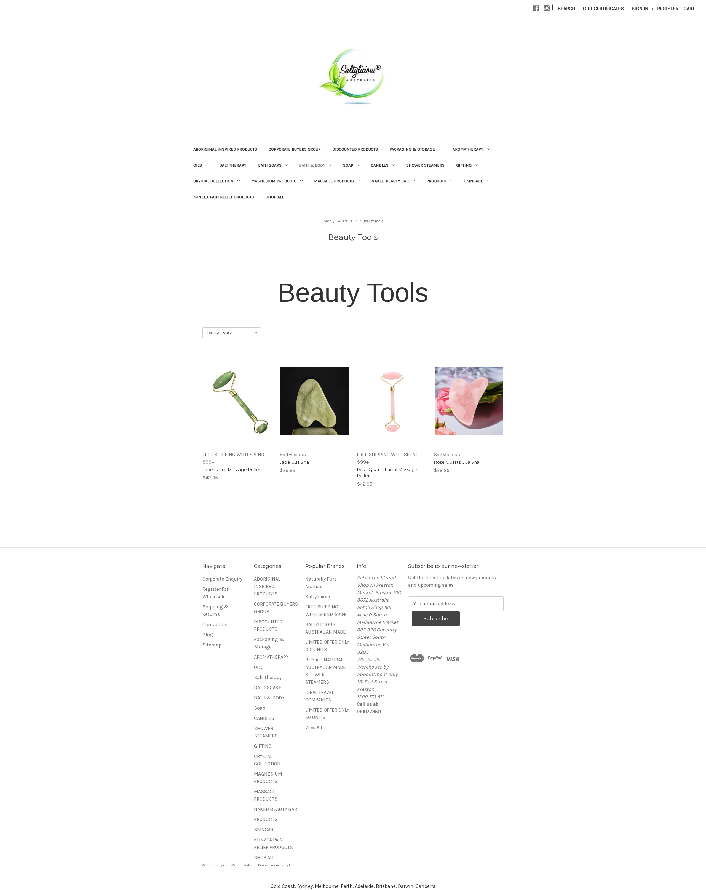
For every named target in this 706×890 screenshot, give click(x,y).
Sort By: (213, 333)
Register (667, 9)
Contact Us (214, 624)
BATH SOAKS (270, 165)
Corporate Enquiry (222, 579)
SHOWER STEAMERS (425, 165)
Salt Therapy (233, 165)
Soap (348, 165)
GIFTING (464, 165)
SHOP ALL (275, 196)
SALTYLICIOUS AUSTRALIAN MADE (325, 628)
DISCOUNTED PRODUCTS (355, 149)
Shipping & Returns (215, 610)
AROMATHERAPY (468, 149)
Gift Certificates (603, 9)
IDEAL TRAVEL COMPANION (319, 696)
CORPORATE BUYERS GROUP (295, 149)
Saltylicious (318, 597)
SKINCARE (473, 180)
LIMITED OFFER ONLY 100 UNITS (327, 646)
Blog (207, 635)
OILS (197, 165)
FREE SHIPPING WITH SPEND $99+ (325, 610)
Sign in (640, 9)
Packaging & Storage (412, 149)
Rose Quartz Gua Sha (456, 462)
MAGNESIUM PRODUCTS (273, 180)
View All (313, 728)
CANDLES (380, 165)
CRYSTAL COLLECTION (213, 180)
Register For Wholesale (215, 593)
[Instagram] (547, 8)
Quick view (237, 401)
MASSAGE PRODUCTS (334, 180)
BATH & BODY (312, 165)
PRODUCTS (436, 180)
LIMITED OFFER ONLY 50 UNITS (327, 713)
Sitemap (211, 645)
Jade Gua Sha (294, 462)
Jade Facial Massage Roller (231, 469)
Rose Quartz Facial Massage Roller (387, 473)
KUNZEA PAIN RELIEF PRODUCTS (223, 196)
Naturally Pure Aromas (321, 582)
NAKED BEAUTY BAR (390, 180)
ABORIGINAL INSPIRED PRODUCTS (225, 149)
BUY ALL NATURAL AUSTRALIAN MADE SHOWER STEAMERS (325, 671)
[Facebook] (536, 8)
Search (566, 9)
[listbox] (241, 333)
